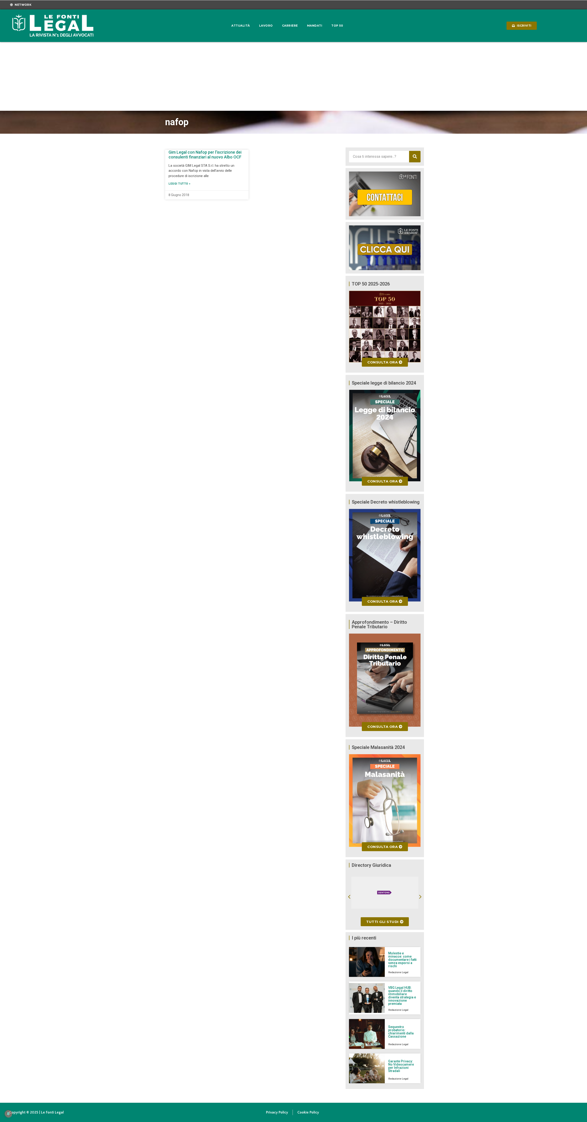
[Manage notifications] (8, 1113)
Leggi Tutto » (180, 183)
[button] (349, 897)
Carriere (290, 25)
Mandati (314, 25)
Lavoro (266, 25)
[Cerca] (415, 156)
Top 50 (337, 25)
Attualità (240, 25)
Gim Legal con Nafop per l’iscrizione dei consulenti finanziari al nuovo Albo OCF (205, 155)
